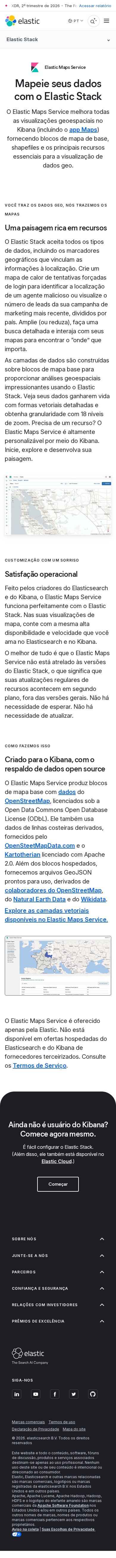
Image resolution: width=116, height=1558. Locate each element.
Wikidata (93, 899)
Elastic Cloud (57, 1161)
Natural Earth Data (39, 899)
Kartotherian (22, 854)
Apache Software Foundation (63, 1505)
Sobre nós (24, 1239)
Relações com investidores (45, 1305)
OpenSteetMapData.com (40, 845)
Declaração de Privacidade (35, 1429)
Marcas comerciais (28, 1422)
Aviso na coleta (25, 1529)
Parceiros (24, 1272)
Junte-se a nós (30, 1255)
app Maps (83, 129)
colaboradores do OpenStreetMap (53, 890)
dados (67, 792)
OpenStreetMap (27, 800)
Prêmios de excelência (38, 1321)
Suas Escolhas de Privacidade (68, 1529)
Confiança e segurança (40, 1288)
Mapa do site (74, 1429)
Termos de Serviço (39, 1065)
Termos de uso (61, 1422)
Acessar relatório (95, 5)
